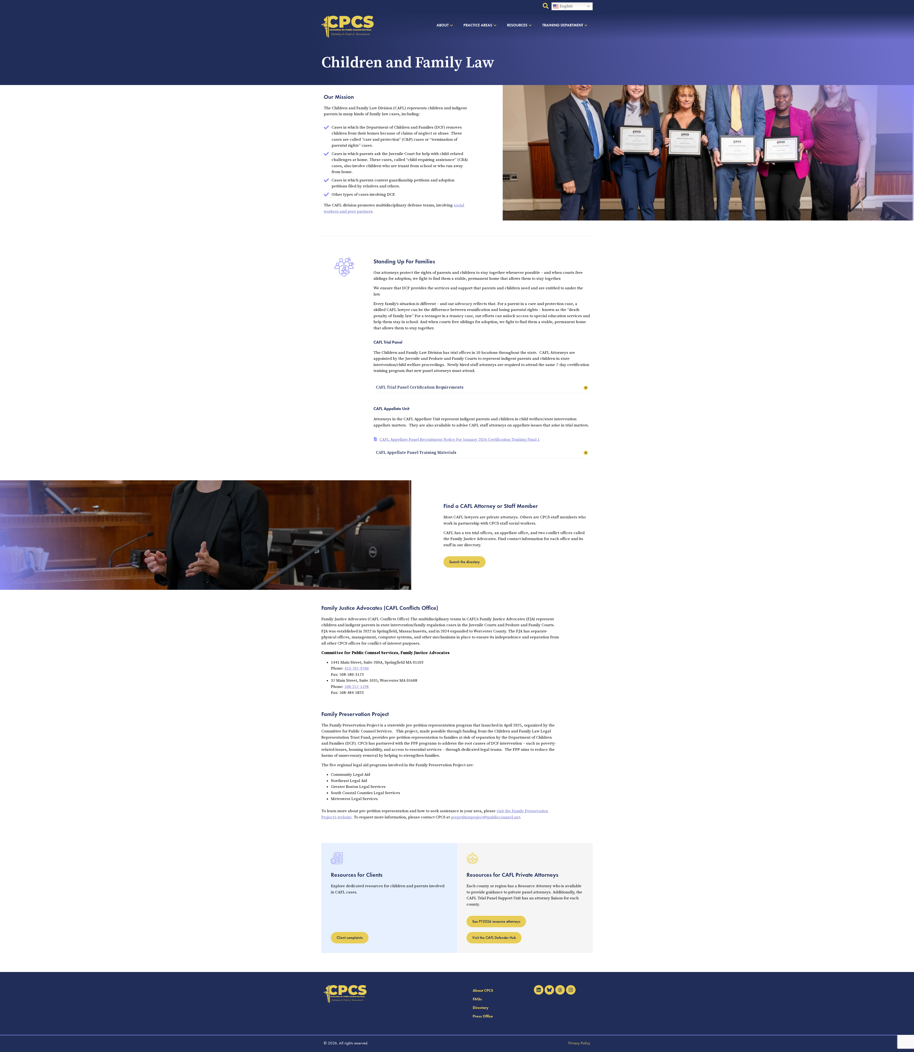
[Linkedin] (538, 990)
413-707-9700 (356, 668)
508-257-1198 (356, 686)
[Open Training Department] (585, 25)
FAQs (477, 999)
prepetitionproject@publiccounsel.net (485, 817)
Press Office (483, 1016)
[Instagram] (571, 990)
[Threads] (560, 990)
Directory (480, 1007)
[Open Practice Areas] (495, 25)
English (566, 6)
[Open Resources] (530, 25)
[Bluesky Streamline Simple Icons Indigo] (549, 990)
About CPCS (483, 990)
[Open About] (451, 25)
